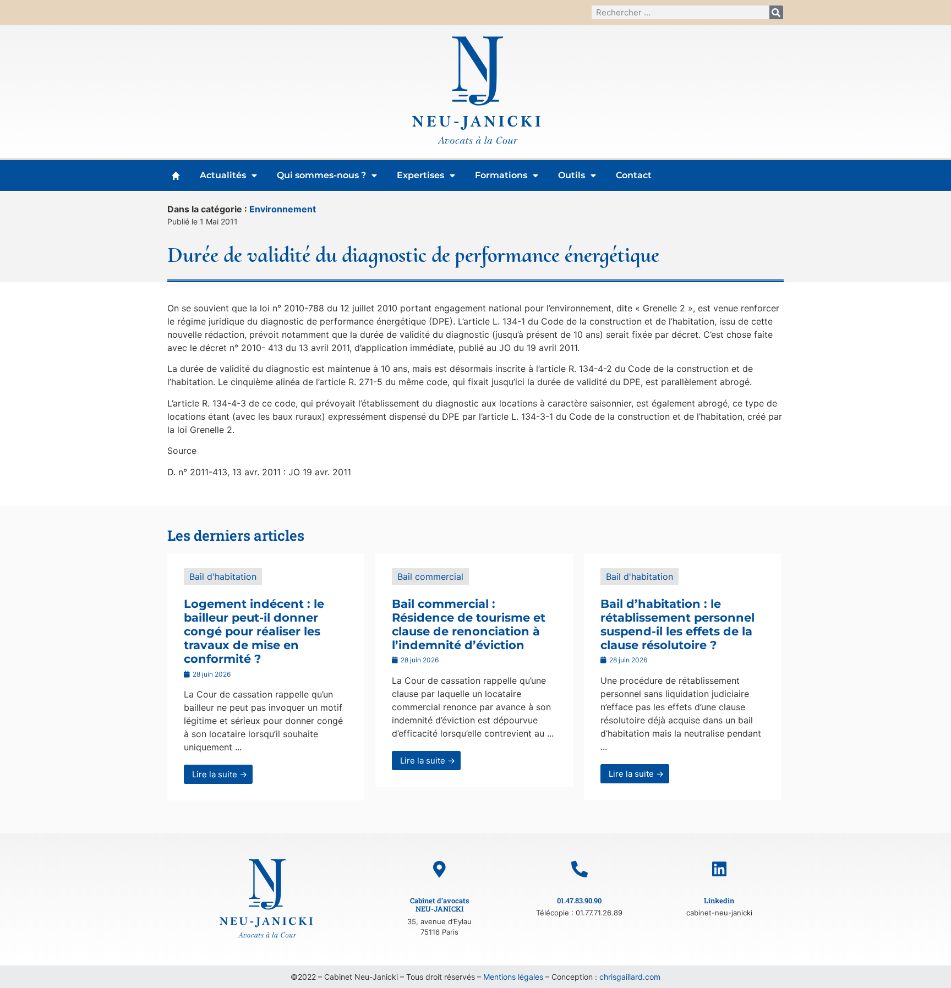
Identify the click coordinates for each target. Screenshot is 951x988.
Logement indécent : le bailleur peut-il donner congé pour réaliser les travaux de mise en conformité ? (254, 631)
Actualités (223, 175)
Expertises (420, 175)
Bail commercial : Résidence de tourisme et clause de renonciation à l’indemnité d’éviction (468, 624)
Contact (634, 175)
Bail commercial (430, 576)
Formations (501, 175)
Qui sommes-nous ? (321, 175)
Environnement (282, 209)
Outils (571, 175)
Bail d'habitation (222, 576)
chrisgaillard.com (629, 976)
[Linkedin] (719, 869)
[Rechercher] (776, 12)
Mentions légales (513, 976)
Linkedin (719, 900)
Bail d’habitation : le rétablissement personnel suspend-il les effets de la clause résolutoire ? (677, 624)
